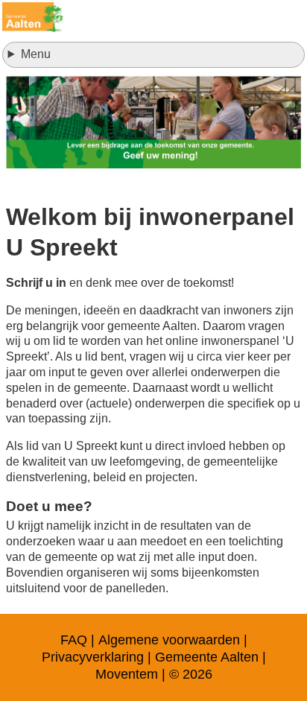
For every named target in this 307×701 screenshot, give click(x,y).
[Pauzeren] (153, 122)
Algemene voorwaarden (169, 639)
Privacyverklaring (93, 657)
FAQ (73, 639)
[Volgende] (271, 122)
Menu (36, 54)
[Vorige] (36, 122)
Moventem (126, 674)
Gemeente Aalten (207, 657)
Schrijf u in (36, 282)
